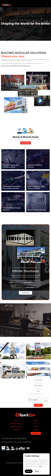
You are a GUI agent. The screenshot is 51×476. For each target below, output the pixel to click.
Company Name (38, 385)
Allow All (28, 471)
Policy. (40, 466)
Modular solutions (16, 426)
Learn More (25, 143)
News (35, 423)
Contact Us (35, 433)
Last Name (38, 368)
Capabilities (16, 429)
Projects (35, 420)
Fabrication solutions (16, 423)
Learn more (5, 163)
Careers (36, 429)
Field (38, 391)
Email (38, 374)
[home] (6, 3)
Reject (37, 471)
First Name (38, 363)
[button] (48, 5)
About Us (16, 420)
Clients (36, 426)
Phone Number (38, 380)
